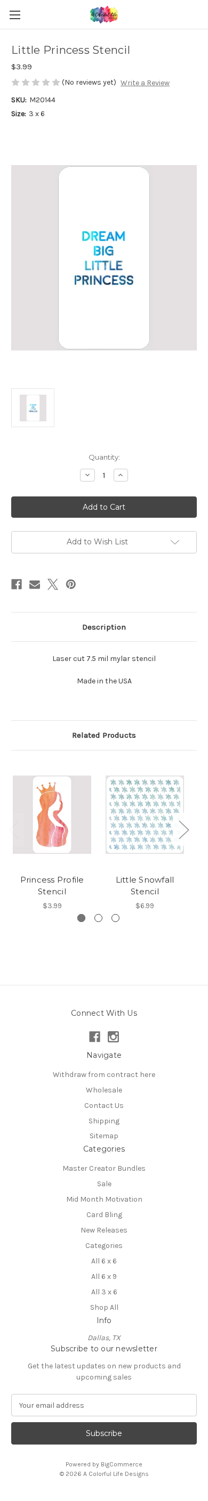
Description (104, 627)
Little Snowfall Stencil (145, 886)
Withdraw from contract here (104, 1074)
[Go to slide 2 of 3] (98, 918)
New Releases (104, 1230)
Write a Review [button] (145, 82)
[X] (52, 584)
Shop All (104, 1307)
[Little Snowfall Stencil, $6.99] (145, 815)
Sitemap (104, 1135)
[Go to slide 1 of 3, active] (81, 918)
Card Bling (104, 1214)
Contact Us (104, 1105)
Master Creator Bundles (104, 1168)
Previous (14, 829)
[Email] (34, 584)
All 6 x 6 (104, 1261)
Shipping (104, 1120)
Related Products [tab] (104, 735)
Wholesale (104, 1090)
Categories (104, 1245)
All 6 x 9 (104, 1276)
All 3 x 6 (104, 1291)
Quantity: (104, 457)
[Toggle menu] (14, 14)
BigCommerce (121, 1464)
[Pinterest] (71, 584)
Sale (104, 1183)
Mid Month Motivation (104, 1199)
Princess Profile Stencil (52, 886)
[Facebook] (16, 584)
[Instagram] (113, 1036)
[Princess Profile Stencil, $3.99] (52, 815)
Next (183, 829)
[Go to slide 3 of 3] (115, 918)
